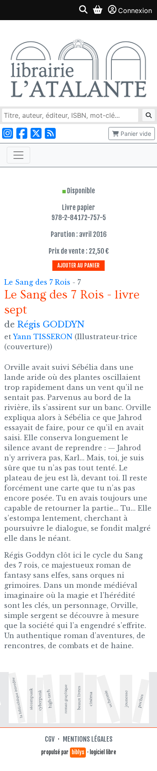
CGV (49, 739)
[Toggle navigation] (18, 155)
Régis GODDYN (51, 324)
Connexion (135, 10)
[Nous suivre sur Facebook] (21, 133)
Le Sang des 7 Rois (38, 282)
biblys (78, 752)
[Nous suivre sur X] (36, 133)
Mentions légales (88, 739)
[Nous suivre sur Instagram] (7, 133)
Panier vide (135, 133)
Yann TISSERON (42, 336)
